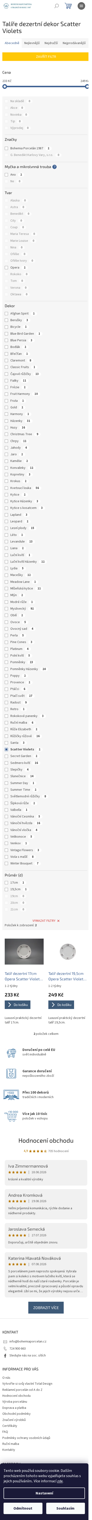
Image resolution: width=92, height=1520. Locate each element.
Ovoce (18, 622)
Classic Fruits (22, 367)
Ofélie (17, 254)
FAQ (5, 1431)
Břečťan (19, 353)
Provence (20, 682)
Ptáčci (17, 689)
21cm (17, 909)
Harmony (19, 414)
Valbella (18, 810)
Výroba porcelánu (14, 1401)
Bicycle (18, 326)
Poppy (18, 675)
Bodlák (18, 347)
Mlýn (16, 595)
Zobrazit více (46, 1307)
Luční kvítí (20, 555)
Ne (15, 181)
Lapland (18, 514)
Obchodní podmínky (16, 1413)
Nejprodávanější (74, 43)
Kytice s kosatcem (26, 508)
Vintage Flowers (24, 850)
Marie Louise (22, 240)
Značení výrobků (14, 1420)
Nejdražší (51, 43)
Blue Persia (21, 340)
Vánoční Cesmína (25, 816)
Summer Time (23, 789)
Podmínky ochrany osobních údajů (26, 1438)
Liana (17, 548)
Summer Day (22, 783)
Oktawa (18, 294)
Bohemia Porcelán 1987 (29, 148)
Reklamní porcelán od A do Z (22, 1390)
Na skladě (20, 101)
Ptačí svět (21, 696)
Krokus (18, 481)
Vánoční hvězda (25, 823)
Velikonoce (21, 836)
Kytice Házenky (24, 501)
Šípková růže (22, 803)
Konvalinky (21, 468)
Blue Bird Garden (25, 333)
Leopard (19, 521)
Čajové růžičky (24, 374)
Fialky (18, 380)
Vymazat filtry (44, 920)
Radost (18, 702)
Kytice (17, 494)
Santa (17, 742)
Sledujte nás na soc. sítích (27, 1355)
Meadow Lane (23, 582)
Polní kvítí (20, 655)
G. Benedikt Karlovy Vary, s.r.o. (34, 155)
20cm (17, 902)
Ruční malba (21, 722)
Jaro (16, 454)
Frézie (17, 387)
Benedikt (19, 213)
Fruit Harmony (24, 394)
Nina (16, 247)
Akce (16, 107)
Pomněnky (21, 662)
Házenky (20, 421)
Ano (16, 174)
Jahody (18, 447)
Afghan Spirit (22, 313)
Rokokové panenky (27, 716)
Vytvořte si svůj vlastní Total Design (27, 1383)
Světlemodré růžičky (28, 796)
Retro (17, 709)
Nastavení (44, 1493)
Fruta (17, 400)
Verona (18, 287)
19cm (17, 896)
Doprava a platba (14, 1408)
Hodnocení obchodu (46, 1140)
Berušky (19, 320)
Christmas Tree (24, 434)
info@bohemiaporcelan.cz (27, 1341)
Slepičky (19, 769)
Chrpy (18, 441)
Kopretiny (20, 474)
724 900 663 (17, 1348)
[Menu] (81, 6)
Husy (17, 427)
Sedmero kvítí (24, 763)
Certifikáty (9, 1426)
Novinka (18, 114)
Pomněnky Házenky (28, 669)
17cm (17, 882)
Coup (17, 227)
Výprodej (19, 128)
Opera (17, 267)
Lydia (17, 568)
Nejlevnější (32, 43)
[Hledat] (56, 6)
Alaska (18, 200)
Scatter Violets (25, 749)
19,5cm (18, 889)
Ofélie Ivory (21, 260)
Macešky (20, 575)
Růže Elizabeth (23, 729)
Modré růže (21, 602)
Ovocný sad (21, 628)
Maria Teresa (22, 234)
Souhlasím (65, 1508)
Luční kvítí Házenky (27, 561)
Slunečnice (21, 776)
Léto (16, 535)
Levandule (21, 541)
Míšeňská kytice (25, 588)
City (16, 220)
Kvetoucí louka (24, 488)
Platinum (19, 649)
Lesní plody (22, 528)
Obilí (16, 615)
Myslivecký (22, 608)
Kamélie (19, 461)
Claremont (20, 360)
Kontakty (8, 1449)
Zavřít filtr (46, 57)
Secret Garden (23, 756)
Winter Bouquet (24, 863)
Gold (16, 407)
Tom (16, 280)
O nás (6, 1377)
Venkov (18, 843)
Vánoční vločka (23, 830)
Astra (17, 207)
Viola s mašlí (21, 856)
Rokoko (18, 274)
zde (60, 1481)
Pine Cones (21, 642)
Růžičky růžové (25, 736)
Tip (15, 121)
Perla (17, 635)
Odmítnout (22, 1508)
